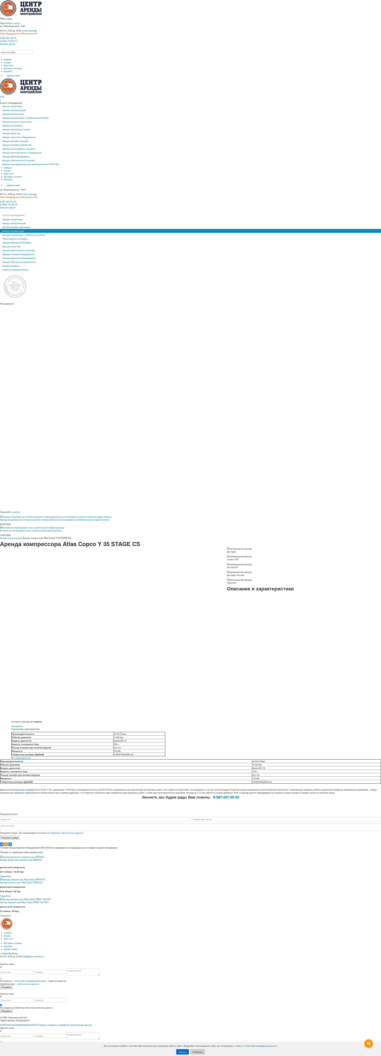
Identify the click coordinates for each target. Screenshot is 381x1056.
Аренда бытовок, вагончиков (16, 227)
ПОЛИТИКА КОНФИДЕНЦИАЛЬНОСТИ (19, 1024)
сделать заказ (13, 75)
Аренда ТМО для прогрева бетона (19, 261)
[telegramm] (10, 960)
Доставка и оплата (13, 68)
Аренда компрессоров (13, 113)
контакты (8, 71)
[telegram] (10, 48)
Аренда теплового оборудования (18, 254)
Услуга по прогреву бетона (15, 269)
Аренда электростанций (14, 110)
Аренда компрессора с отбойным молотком (23, 234)
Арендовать (17, 725)
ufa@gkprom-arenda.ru (33, 956)
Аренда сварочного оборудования (19, 137)
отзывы (7, 62)
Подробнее (5, 876)
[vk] (2, 48)
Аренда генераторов (12, 106)
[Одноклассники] (6, 844)
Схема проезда (29, 30)
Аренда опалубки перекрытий (16, 144)
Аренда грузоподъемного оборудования (22, 152)
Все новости (14, 511)
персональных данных (28, 983)
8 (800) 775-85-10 (8, 40)
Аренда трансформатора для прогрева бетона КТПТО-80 (30, 164)
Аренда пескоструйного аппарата (18, 148)
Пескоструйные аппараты (14, 238)
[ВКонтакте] (2, 844)
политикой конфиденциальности (30, 980)
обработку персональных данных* (67, 832)
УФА (2, 96)
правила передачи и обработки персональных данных (65, 1024)
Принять (182, 1051)
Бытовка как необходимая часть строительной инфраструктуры (31, 530)
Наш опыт (8, 65)
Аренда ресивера (10, 265)
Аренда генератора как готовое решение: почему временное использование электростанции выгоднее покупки (54, 519)
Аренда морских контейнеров (16, 242)
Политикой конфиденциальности (261, 1045)
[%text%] (22, 856)
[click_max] (6, 48)
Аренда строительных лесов (16, 129)
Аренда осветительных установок (18, 160)
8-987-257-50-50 (8, 37)
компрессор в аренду (22, 789)
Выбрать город (12, 23)
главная (7, 59)
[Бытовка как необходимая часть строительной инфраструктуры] (32, 527)
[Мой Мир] (10, 844)
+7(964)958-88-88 (8, 953)
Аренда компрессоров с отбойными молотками (25, 117)
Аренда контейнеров (12, 125)
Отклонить (198, 1051)
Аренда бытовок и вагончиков (16, 121)
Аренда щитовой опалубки (15, 140)
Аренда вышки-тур (11, 133)
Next (229, 657)
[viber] (6, 212)
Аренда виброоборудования (16, 156)
